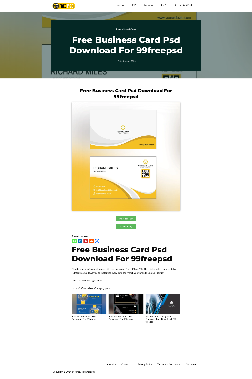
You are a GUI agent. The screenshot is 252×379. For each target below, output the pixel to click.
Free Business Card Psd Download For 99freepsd (84, 317)
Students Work (183, 5)
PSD (134, 5)
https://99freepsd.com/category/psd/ (91, 288)
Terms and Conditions (168, 364)
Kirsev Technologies (85, 371)
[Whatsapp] (74, 241)
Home (120, 5)
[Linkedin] (80, 241)
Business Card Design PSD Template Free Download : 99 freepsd (161, 319)
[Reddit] (91, 241)
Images (148, 5)
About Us (111, 364)
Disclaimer (191, 364)
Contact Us (127, 364)
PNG (163, 5)
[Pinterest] (85, 241)
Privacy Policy (145, 364)
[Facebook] (97, 241)
